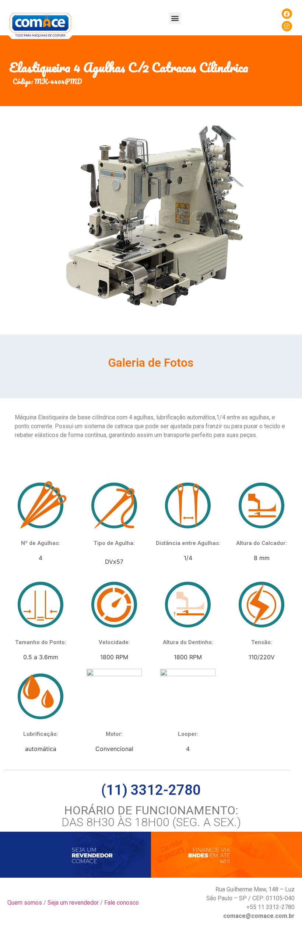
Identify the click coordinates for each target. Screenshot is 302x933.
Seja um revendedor (73, 902)
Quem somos (24, 902)
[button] (175, 18)
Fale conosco (121, 902)
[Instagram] (287, 26)
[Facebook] (287, 13)
